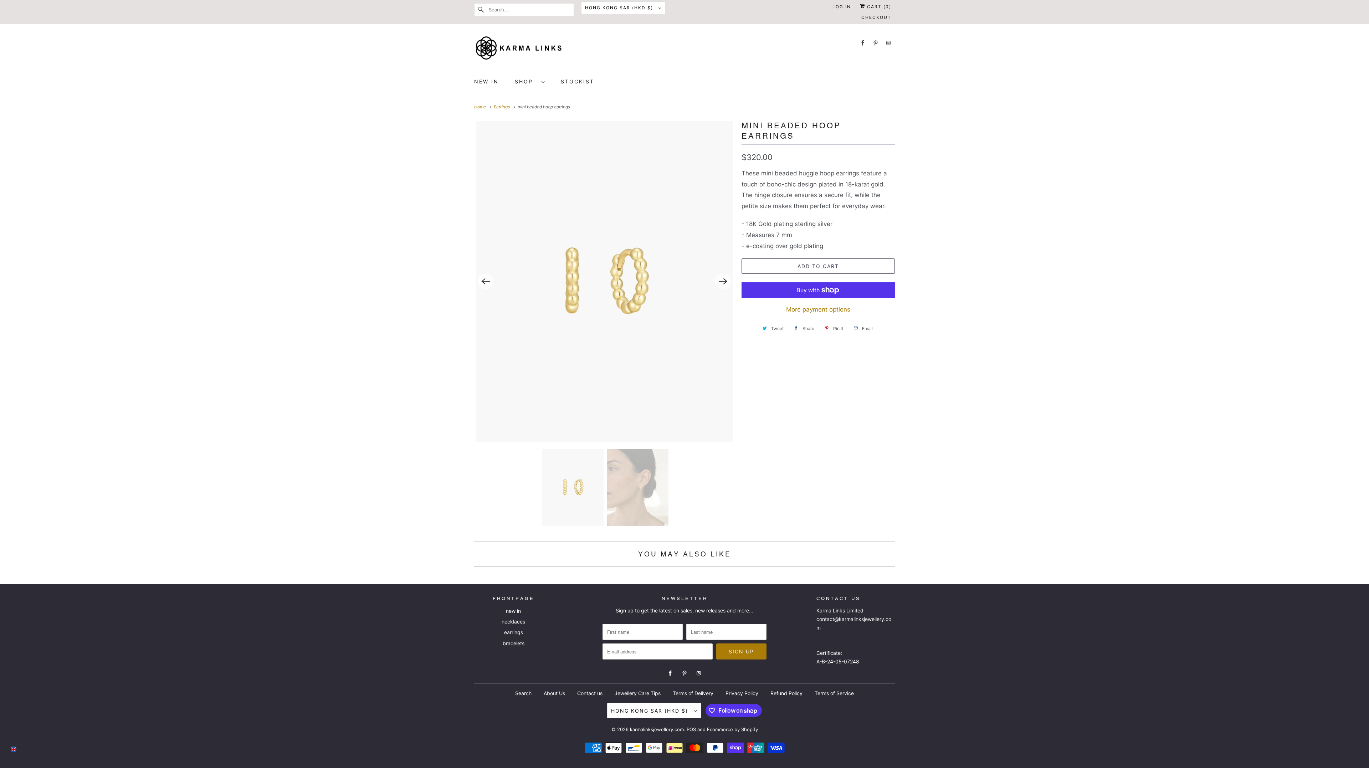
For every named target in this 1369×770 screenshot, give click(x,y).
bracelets (513, 643)
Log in (841, 6)
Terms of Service (834, 693)
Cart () (878, 6)
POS (691, 729)
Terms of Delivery (693, 693)
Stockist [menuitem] (577, 81)
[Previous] (485, 281)
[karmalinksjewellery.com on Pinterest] (875, 43)
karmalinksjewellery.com (657, 729)
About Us (554, 693)
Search (523, 693)
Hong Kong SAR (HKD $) (620, 7)
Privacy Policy (741, 693)
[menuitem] (530, 81)
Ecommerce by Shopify (732, 729)
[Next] (723, 281)
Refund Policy (786, 693)
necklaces (513, 621)
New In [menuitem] (486, 81)
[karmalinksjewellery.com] (684, 50)
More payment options (818, 309)
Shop (526, 81)
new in (513, 611)
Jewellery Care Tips (638, 693)
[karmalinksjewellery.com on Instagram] (888, 43)
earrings (513, 632)
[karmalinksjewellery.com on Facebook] (862, 43)
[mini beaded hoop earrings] (604, 281)
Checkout (876, 17)
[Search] (481, 9)
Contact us (590, 693)
